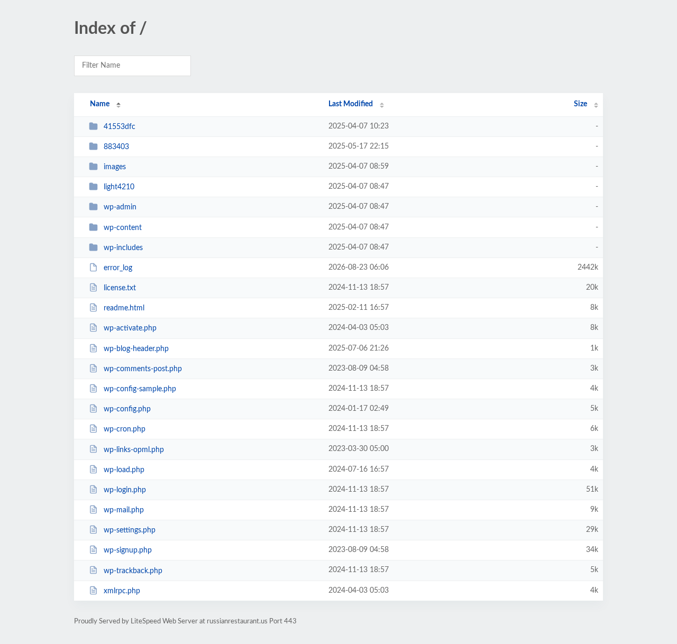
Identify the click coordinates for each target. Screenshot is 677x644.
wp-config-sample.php (140, 389)
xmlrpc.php (122, 591)
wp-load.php (124, 470)
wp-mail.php (124, 510)
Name (99, 104)
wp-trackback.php (133, 570)
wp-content (123, 228)
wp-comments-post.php (143, 369)
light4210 (119, 187)
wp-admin (120, 207)
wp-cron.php (124, 429)
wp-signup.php (128, 550)
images (115, 167)
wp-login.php (125, 490)
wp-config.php (127, 409)
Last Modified (350, 104)
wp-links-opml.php (134, 449)
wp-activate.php (130, 328)
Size (580, 104)
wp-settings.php (129, 530)
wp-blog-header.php (136, 349)
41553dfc (119, 127)
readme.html (124, 308)
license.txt (120, 288)
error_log (118, 268)
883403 (116, 147)
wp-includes (123, 248)
